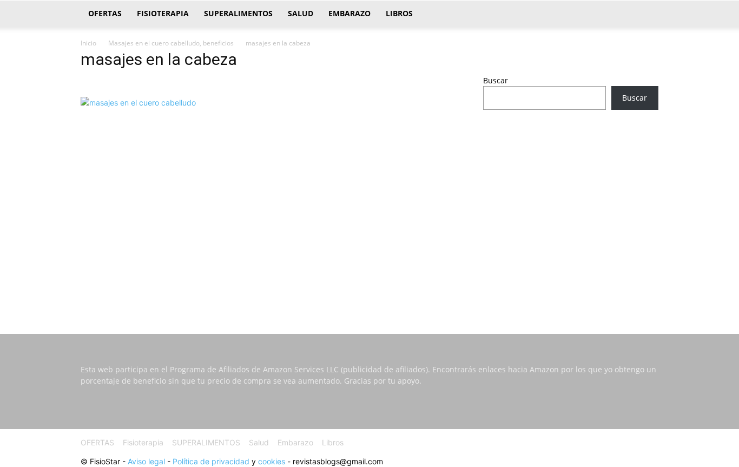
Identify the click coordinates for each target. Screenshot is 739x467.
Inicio (88, 43)
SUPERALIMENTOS (238, 13)
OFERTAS (105, 13)
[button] (645, 14)
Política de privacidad (211, 461)
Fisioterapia (163, 13)
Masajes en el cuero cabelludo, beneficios (171, 43)
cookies (271, 461)
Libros (399, 13)
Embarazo (349, 13)
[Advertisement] (570, 203)
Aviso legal (146, 461)
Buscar (495, 80)
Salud (300, 13)
